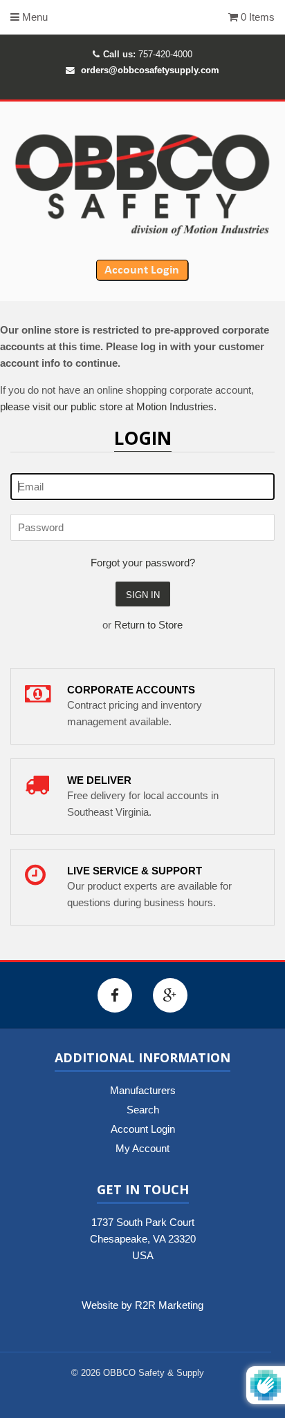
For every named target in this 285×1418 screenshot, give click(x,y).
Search (143, 1109)
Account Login (143, 1129)
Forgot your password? (143, 562)
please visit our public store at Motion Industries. (108, 406)
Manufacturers (143, 1090)
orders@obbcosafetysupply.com (150, 70)
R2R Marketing (169, 1305)
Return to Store (148, 625)
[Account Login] (142, 277)
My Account (142, 1148)
